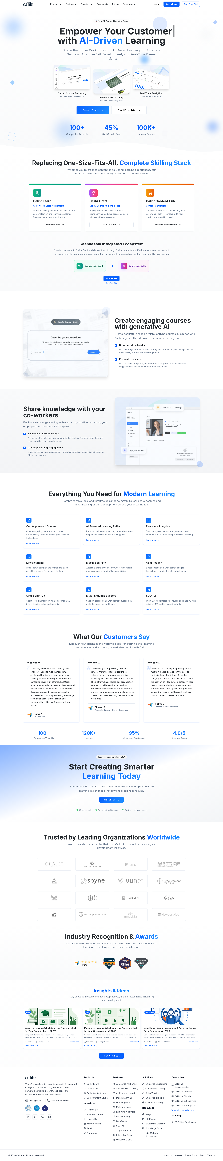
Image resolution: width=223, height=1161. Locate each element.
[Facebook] (27, 1117)
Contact (178, 1155)
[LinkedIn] (42, 1117)
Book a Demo (171, 4)
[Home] (28, 4)
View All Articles (111, 1056)
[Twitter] (35, 1117)
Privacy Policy (191, 1155)
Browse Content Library (166, 224)
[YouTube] (49, 1117)
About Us (168, 1155)
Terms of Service (207, 1155)
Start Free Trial (191, 4)
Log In (156, 4)
